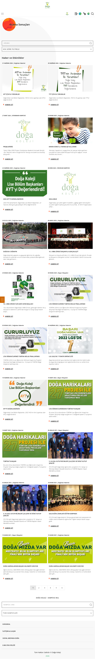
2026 (47, 656)
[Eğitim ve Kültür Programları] (80, 13)
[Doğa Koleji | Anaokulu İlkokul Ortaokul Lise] (47, 5)
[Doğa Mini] (71, 13)
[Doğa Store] (84, 13)
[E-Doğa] (88, 13)
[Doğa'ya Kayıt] (76, 13)
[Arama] (92, 13)
